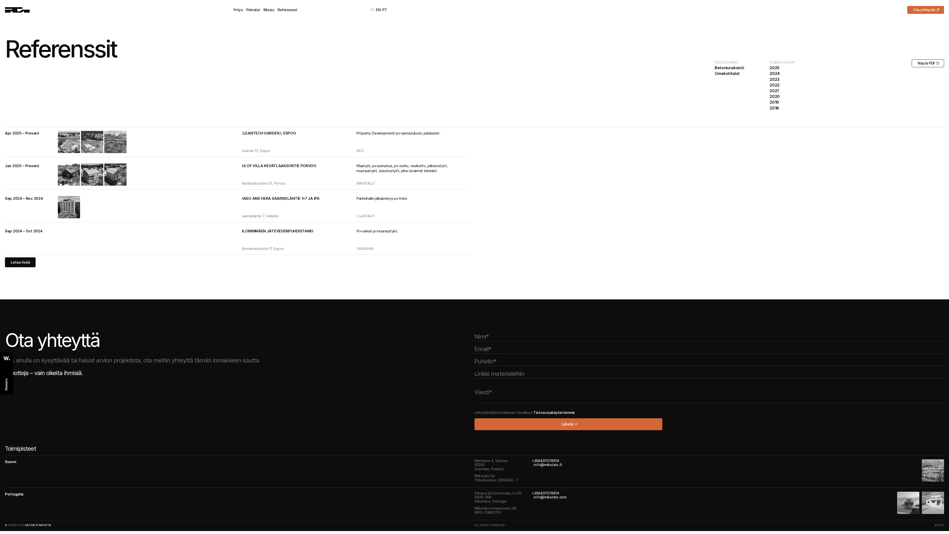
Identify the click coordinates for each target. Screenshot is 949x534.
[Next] (125, 142)
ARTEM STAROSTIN (38, 524)
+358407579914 (545, 460)
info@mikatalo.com (549, 497)
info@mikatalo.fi (547, 465)
